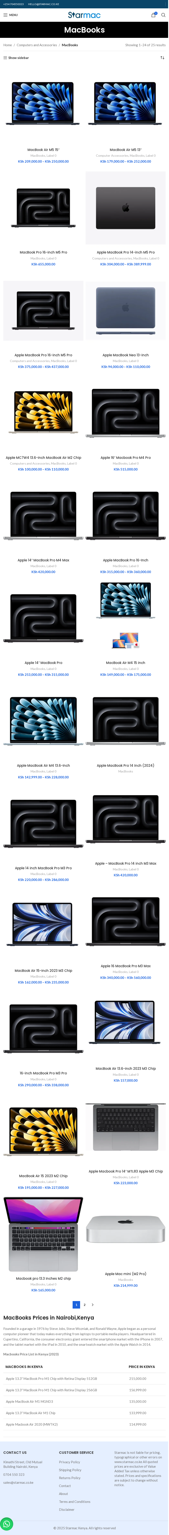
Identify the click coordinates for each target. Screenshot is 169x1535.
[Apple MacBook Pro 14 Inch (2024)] (126, 721)
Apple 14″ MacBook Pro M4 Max (43, 560)
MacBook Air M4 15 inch (125, 662)
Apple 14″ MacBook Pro (43, 662)
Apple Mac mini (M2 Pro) (126, 1274)
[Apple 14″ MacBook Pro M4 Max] (43, 516)
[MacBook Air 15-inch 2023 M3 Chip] (43, 926)
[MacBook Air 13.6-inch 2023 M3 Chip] (126, 1024)
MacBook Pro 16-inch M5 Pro (43, 252)
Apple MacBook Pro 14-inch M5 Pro (126, 252)
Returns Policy (70, 1478)
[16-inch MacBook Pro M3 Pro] (43, 1029)
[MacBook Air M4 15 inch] (126, 618)
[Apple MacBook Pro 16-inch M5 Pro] (43, 311)
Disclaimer (67, 1509)
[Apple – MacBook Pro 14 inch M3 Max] (126, 819)
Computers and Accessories (37, 45)
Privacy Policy (69, 1462)
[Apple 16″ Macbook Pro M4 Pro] (126, 413)
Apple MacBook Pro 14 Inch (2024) (125, 765)
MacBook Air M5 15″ (43, 149)
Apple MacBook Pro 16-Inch (125, 560)
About (63, 1494)
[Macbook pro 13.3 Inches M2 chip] (43, 1234)
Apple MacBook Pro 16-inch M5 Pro (43, 355)
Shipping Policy (70, 1470)
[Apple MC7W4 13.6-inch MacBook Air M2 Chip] (43, 413)
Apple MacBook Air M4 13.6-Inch (43, 765)
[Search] (163, 15)
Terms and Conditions (74, 1502)
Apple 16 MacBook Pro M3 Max (126, 966)
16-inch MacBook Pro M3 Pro (43, 1073)
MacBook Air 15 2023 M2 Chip (43, 1176)
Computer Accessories (112, 155)
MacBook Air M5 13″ (125, 149)
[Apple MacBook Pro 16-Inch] (126, 516)
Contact (65, 1486)
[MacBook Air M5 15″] (43, 105)
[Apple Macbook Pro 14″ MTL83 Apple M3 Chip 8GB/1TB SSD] (126, 1127)
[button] (6, 1524)
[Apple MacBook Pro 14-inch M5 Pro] (126, 208)
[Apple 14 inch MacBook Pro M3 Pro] (43, 824)
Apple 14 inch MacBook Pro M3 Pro (43, 868)
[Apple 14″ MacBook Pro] (43, 618)
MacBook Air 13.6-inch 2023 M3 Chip (126, 1068)
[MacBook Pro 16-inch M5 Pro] (43, 208)
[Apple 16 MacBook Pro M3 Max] (126, 922)
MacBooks (38, 155)
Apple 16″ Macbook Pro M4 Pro (126, 457)
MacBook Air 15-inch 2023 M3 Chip (43, 970)
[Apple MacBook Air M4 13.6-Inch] (43, 721)
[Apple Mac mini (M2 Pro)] (126, 1229)
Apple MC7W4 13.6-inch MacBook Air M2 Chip (43, 457)
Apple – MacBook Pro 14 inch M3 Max (125, 863)
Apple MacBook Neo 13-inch (126, 355)
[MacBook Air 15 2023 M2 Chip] (43, 1132)
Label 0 (51, 155)
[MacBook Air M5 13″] (126, 105)
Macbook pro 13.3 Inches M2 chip (43, 1278)
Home (7, 45)
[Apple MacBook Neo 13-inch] (126, 311)
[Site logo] (84, 15)
